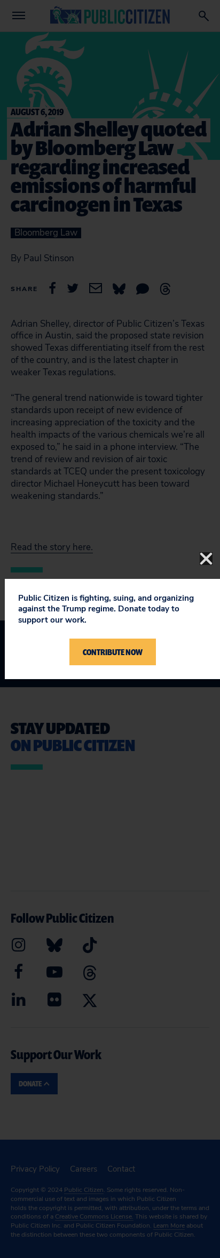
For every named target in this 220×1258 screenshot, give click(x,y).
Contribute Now (113, 652)
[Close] (206, 558)
